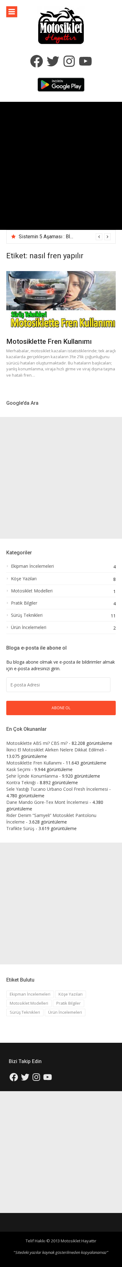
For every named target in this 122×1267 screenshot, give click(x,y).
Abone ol (61, 707)
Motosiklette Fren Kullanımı (49, 341)
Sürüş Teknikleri (27, 615)
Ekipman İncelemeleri (32, 566)
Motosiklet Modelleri (32, 591)
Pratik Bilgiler (24, 603)
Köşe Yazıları (24, 579)
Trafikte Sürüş (20, 828)
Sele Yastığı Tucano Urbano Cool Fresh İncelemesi (57, 789)
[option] (65, 236)
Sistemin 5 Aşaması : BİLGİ (48, 237)
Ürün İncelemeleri (28, 627)
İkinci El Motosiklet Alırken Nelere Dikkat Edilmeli (55, 750)
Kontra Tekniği (21, 782)
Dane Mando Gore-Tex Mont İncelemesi (47, 802)
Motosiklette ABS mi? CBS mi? (37, 743)
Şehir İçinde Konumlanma (32, 776)
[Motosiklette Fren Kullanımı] (61, 301)
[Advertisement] (61, 166)
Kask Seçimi (18, 769)
